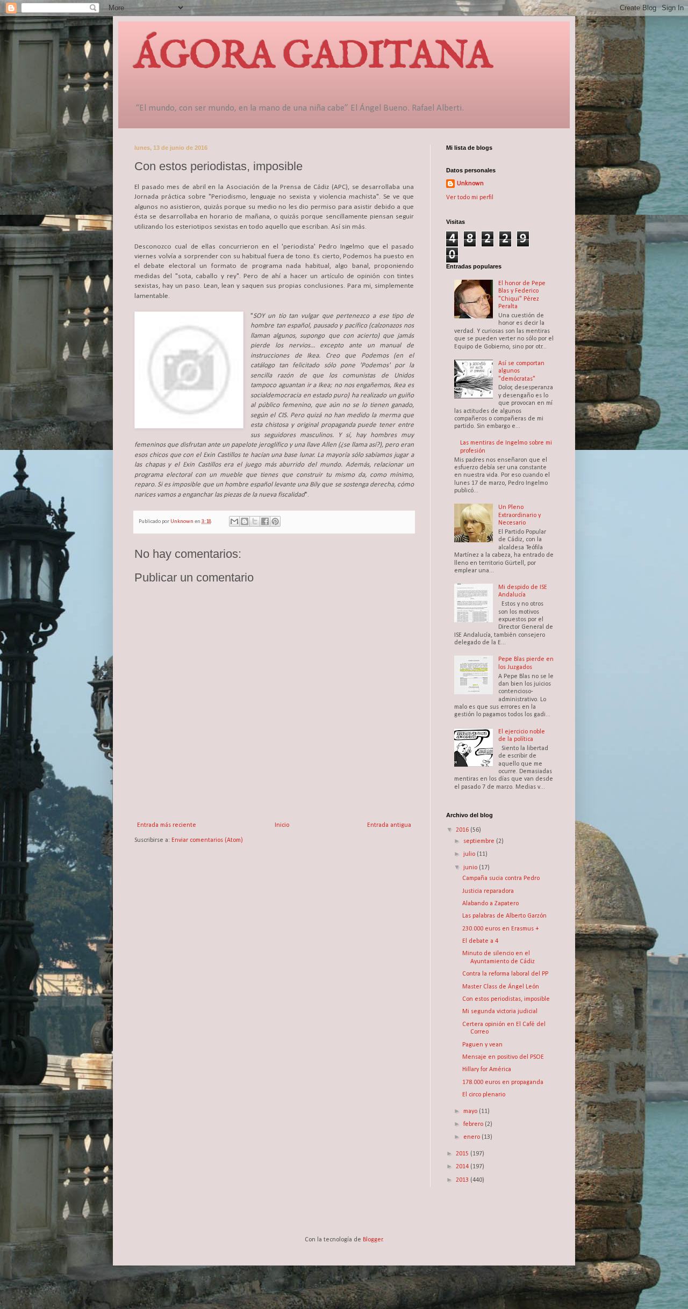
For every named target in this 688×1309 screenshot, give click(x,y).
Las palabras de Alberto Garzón (504, 916)
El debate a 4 (480, 941)
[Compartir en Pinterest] (275, 521)
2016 (463, 830)
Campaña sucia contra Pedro (501, 878)
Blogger (373, 1240)
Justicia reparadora (488, 891)
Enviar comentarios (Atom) (207, 840)
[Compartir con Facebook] (265, 521)
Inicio (282, 825)
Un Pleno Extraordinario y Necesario (519, 515)
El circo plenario (483, 1095)
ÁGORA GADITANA (313, 57)
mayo (471, 1111)
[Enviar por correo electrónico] (234, 521)
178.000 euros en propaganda (502, 1082)
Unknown (470, 183)
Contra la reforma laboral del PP (505, 974)
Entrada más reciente (166, 825)
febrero (474, 1124)
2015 (463, 1154)
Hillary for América (486, 1069)
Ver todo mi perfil (469, 197)
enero (472, 1137)
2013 (463, 1180)
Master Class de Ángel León (500, 987)
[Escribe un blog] (244, 521)
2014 (463, 1166)
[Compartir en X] (254, 521)
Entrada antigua (389, 825)
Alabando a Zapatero (490, 903)
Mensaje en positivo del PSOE (503, 1057)
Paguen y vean (482, 1045)
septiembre (479, 841)
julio (470, 854)
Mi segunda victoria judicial (500, 1011)
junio (471, 867)
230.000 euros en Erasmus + (500, 929)
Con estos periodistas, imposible (506, 999)
